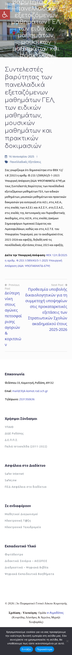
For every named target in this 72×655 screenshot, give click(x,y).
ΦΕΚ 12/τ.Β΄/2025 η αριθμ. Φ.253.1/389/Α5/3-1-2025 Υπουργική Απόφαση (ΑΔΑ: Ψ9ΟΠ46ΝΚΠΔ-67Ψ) (36, 260)
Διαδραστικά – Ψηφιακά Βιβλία (27, 567)
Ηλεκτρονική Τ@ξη (18, 520)
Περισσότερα (44, 649)
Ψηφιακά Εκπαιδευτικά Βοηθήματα (29, 573)
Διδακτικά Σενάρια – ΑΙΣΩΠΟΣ (26, 560)
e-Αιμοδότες (55, 612)
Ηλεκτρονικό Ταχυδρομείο (23, 527)
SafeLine (11, 480)
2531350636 (27, 399)
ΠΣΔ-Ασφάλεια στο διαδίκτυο (26, 486)
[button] (5, 14)
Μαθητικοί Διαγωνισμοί (21, 514)
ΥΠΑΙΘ (9, 427)
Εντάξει (26, 649)
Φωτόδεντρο (14, 554)
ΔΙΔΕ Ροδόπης (14, 433)
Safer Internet (14, 473)
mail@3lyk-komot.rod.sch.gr (30, 391)
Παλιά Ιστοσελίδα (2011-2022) (26, 446)
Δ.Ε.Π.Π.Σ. (11, 440)
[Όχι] (67, 641)
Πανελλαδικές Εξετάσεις (25, 162)
